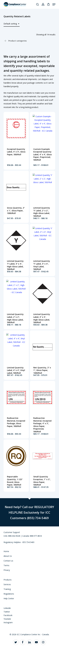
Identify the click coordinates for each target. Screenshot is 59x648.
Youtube (7, 619)
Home (6, 551)
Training (7, 589)
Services (7, 584)
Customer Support (12, 532)
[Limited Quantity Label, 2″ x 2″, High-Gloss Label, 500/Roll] (16, 293)
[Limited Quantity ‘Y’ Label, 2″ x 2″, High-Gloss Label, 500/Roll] (42, 187)
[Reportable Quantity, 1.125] (16, 456)
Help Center (9, 598)
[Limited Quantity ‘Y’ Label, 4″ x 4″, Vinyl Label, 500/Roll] (42, 240)
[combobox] (12, 23)
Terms (6, 565)
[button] (53, 4)
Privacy (7, 570)
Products (8, 579)
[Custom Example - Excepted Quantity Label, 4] (42, 128)
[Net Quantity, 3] (42, 346)
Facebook (8, 615)
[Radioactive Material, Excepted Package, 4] (42, 397)
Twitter (7, 611)
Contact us (8, 560)
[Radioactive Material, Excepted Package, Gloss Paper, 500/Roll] (16, 397)
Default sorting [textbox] (10, 23)
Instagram (8, 622)
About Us (8, 556)
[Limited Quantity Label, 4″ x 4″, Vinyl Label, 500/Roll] (16, 346)
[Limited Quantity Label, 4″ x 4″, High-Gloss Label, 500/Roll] (42, 293)
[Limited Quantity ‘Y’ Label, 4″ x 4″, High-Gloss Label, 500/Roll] (16, 240)
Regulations (9, 593)
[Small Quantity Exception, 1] (42, 456)
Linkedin (7, 608)
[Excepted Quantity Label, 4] (16, 128)
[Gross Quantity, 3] (16, 187)
